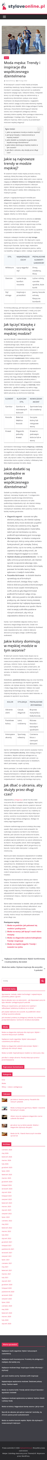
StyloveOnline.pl (10, 81)
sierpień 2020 (7, 1299)
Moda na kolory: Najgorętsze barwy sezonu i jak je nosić (23, 1406)
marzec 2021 (6, 1274)
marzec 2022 (6, 1231)
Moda (6, 58)
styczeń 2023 (6, 1210)
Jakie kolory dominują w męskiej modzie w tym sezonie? (22, 146)
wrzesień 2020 (7, 1295)
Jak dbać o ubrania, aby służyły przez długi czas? (22, 151)
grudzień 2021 (7, 1242)
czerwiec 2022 (7, 1221)
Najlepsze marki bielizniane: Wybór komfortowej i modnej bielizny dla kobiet (24, 960)
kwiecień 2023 (7, 1203)
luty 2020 (5, 1320)
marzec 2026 (6, 1160)
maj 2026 (5, 1153)
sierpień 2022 (7, 1214)
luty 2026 (5, 1164)
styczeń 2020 (6, 1324)
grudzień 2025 (7, 1167)
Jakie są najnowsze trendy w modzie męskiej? (23, 132)
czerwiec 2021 (7, 1263)
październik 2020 (8, 1292)
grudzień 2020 (7, 1285)
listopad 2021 (7, 1245)
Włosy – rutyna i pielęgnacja (12, 1087)
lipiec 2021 (6, 1260)
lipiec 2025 (6, 1171)
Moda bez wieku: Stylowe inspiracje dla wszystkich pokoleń (22, 968)
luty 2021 (5, 1277)
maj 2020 (5, 1309)
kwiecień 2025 (7, 1175)
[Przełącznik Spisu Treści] (38, 129)
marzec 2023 (6, 1206)
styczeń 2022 (6, 1238)
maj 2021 (5, 1267)
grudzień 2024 (7, 1182)
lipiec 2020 (6, 1302)
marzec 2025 (6, 1178)
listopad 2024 (7, 1185)
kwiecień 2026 (7, 1157)
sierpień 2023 (7, 1199)
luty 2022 (5, 1235)
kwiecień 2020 (7, 1313)
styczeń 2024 (6, 1192)
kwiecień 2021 (7, 1270)
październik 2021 (8, 1249)
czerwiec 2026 (7, 1150)
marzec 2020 (6, 1316)
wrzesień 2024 (7, 1189)
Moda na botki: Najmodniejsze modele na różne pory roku (23, 1053)
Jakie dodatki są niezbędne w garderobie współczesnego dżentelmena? (22, 141)
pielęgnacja (18, 800)
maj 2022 (5, 1224)
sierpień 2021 (7, 1256)
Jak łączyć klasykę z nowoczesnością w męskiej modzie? (21, 136)
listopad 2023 (7, 1196)
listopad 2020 (7, 1288)
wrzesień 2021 (7, 1253)
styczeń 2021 (6, 1281)
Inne (3, 1080)
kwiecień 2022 (7, 1228)
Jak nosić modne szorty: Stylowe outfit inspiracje (20, 1376)
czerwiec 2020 (7, 1306)
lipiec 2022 (6, 1217)
